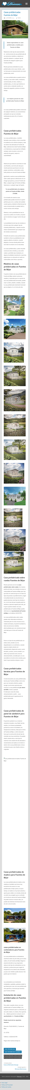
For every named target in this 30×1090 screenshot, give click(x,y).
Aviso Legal (4, 1082)
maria (19, 18)
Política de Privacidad (7, 1085)
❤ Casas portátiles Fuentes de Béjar (12, 1057)
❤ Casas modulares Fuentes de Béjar (13, 1055)
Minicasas (19, 1076)
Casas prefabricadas (10, 1049)
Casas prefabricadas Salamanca (13, 1052)
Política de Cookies (6, 1087)
